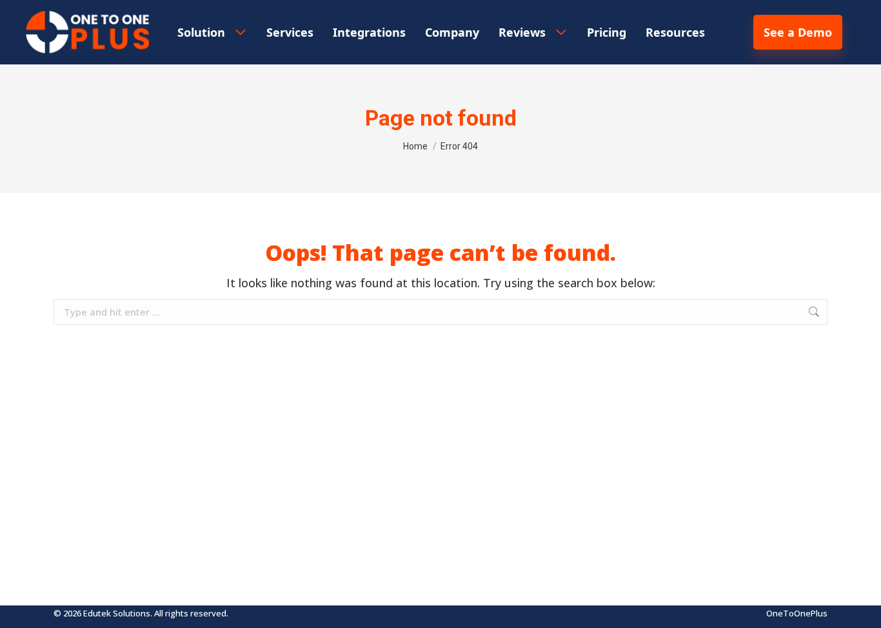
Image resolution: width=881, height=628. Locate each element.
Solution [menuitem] (201, 32)
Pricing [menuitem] (606, 32)
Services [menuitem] (289, 32)
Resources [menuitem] (675, 32)
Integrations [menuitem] (369, 32)
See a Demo (798, 32)
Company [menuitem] (452, 32)
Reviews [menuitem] (522, 32)
